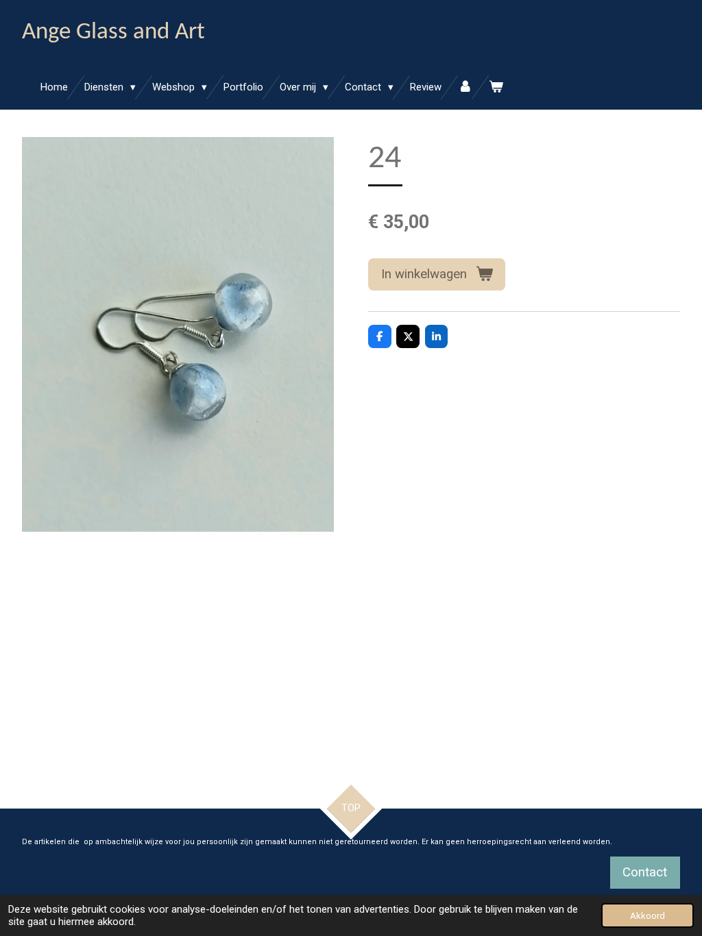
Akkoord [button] (647, 915)
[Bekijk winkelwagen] (496, 87)
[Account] (465, 87)
